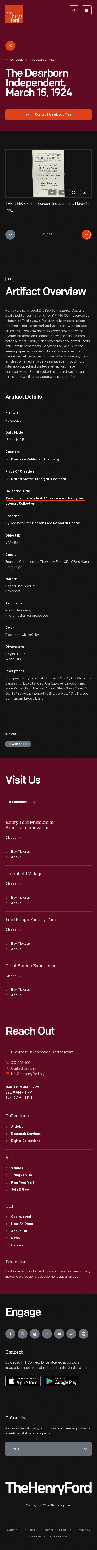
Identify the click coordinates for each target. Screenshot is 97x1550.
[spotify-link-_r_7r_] (83, 1334)
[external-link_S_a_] (48, 1063)
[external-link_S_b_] (48, 1068)
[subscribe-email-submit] (84, 1449)
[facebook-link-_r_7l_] (10, 1334)
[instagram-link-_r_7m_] (23, 1334)
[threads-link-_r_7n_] (35, 1334)
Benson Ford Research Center (56, 523)
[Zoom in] (52, 192)
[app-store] (23, 1381)
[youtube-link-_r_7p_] (59, 1334)
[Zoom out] (62, 192)
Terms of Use (58, 1537)
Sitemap (35, 1537)
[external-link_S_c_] (48, 1074)
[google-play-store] (61, 1381)
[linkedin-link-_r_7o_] (47, 1334)
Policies (31, 1530)
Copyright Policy (57, 1530)
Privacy (84, 1530)
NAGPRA (12, 1530)
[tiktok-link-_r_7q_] (71, 1334)
